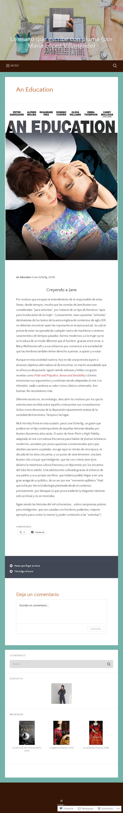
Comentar (95, 628)
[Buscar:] (61, 664)
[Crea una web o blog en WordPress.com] (61, 801)
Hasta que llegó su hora (27, 565)
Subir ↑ (61, 805)
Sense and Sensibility (72, 375)
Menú (14, 65)
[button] (27, 737)
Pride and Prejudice (46, 375)
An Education (34, 89)
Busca (114, 65)
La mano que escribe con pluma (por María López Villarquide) (61, 42)
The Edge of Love (23, 571)
